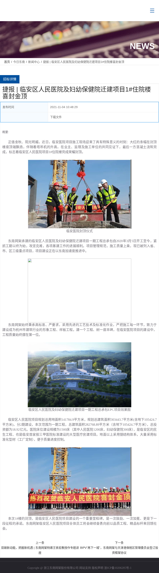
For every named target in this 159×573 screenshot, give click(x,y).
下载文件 (56, 117)
